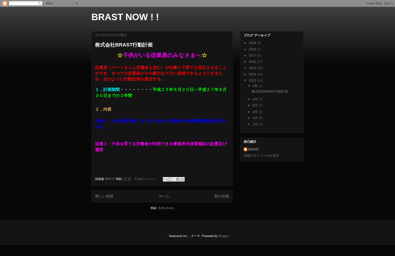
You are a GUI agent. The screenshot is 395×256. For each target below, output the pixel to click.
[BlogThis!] (169, 179)
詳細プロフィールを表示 (261, 155)
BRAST (253, 149)
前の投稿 (221, 196)
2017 (253, 55)
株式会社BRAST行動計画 (124, 45)
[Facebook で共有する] (178, 179)
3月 (256, 118)
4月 (256, 112)
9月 (256, 86)
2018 (253, 49)
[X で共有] (173, 179)
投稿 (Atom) (166, 208)
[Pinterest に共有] (182, 179)
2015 (253, 68)
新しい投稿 (104, 196)
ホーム (163, 196)
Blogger (223, 236)
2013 (253, 80)
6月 (256, 99)
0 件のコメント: (146, 179)
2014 (253, 74)
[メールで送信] (165, 179)
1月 (256, 124)
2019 (253, 43)
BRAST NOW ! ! (125, 17)
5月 (256, 105)
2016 (253, 61)
